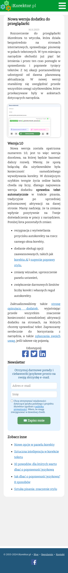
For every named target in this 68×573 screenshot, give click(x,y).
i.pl (24, 5)
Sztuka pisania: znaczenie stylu (35, 489)
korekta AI (21, 260)
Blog (36, 554)
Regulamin (47, 554)
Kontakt (60, 554)
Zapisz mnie (34, 420)
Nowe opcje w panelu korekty (34, 444)
